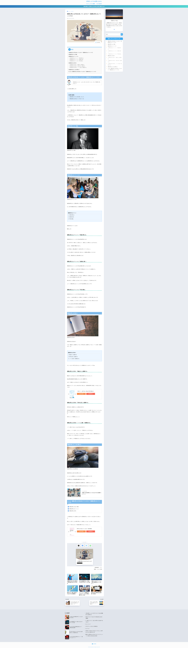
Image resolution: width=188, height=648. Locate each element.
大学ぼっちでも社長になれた (94, 1)
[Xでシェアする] (78, 545)
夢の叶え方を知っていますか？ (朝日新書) (84, 528)
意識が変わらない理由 (73, 54)
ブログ (101, 567)
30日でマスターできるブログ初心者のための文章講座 (94, 617)
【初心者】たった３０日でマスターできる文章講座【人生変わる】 (94, 614)
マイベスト (88, 628)
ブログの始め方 (99, 3)
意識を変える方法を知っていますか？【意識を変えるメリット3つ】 (81, 52)
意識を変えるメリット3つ (73, 56)
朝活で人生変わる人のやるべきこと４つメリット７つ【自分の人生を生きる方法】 (94, 635)
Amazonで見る (81, 531)
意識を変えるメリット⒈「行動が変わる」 (114, 48)
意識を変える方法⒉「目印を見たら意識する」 (115, 61)
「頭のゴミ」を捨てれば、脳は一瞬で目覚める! (85, 391)
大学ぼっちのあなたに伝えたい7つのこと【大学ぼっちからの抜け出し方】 (94, 631)
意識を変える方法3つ (111, 55)
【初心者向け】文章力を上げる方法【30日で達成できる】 (94, 6)
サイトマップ (88, 624)
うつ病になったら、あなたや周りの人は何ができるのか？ (94, 621)
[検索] (122, 34)
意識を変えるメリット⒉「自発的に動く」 (77, 59)
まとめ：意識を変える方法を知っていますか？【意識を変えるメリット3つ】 (82, 71)
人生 (98, 569)
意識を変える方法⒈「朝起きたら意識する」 (77, 64)
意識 (101, 569)
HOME (94, 643)
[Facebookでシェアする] (82, 545)
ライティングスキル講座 (90, 3)
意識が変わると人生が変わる (74, 69)
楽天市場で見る (91, 531)
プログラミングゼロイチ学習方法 (91, 626)
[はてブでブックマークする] (86, 545)
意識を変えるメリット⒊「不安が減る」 (76, 60)
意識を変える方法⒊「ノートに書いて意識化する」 (78, 67)
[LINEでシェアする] (90, 545)
